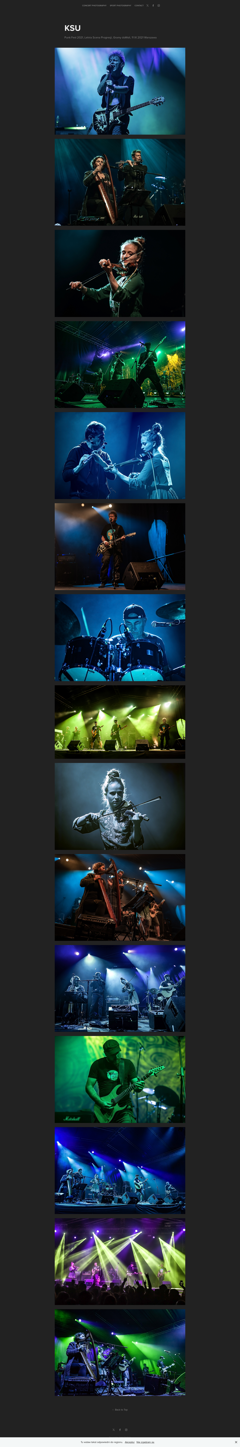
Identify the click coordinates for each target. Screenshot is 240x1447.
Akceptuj (129, 1442)
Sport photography (120, 5)
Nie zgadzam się (145, 1442)
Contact (139, 5)
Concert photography (94, 5)
